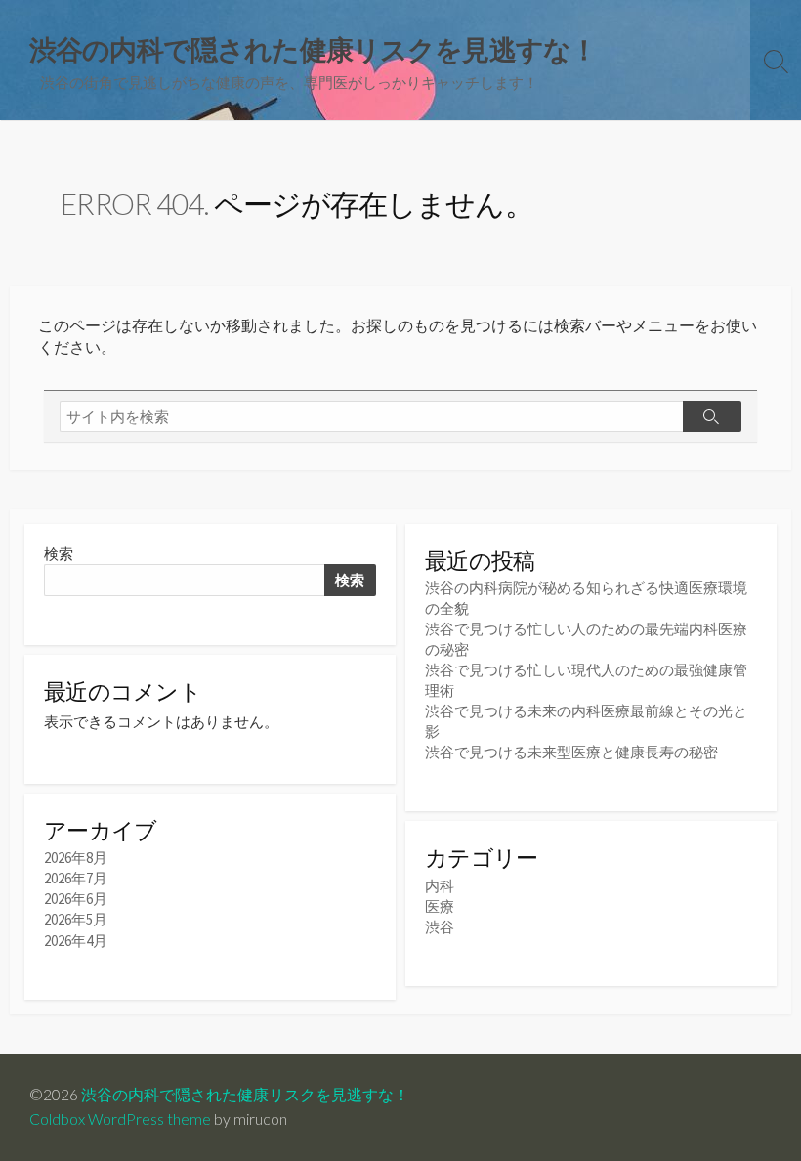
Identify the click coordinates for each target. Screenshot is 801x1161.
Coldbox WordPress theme (120, 1119)
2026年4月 (75, 940)
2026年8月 (75, 857)
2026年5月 (75, 919)
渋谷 (439, 927)
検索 (58, 553)
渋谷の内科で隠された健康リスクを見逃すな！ (245, 1094)
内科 (439, 886)
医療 (439, 906)
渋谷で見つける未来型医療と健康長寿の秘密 (571, 752)
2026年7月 (75, 878)
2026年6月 (75, 898)
